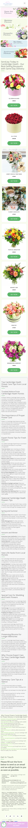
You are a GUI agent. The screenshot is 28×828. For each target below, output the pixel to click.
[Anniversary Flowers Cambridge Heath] (14, 53)
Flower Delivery (22, 803)
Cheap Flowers (12, 799)
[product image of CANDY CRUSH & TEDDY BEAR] (14, 160)
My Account (13, 804)
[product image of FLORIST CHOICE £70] (14, 198)
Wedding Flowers (22, 800)
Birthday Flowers (5, 800)
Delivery (20, 793)
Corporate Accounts (13, 793)
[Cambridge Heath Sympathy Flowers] (14, 34)
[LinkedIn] (17, 816)
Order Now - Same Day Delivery (16, 825)
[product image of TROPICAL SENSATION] (14, 236)
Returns (3, 806)
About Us (4, 792)
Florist (6, 799)
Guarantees (7, 795)
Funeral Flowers (13, 800)
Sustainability (4, 797)
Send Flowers (12, 802)
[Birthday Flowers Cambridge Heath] (14, 23)
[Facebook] (6, 816)
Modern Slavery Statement (17, 795)
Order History (20, 804)
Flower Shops (5, 802)
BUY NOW (14, 105)
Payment (4, 796)
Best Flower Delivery (20, 799)
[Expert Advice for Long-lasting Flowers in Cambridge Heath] (8, 3)
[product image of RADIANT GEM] (14, 274)
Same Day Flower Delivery (12, 803)
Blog (7, 806)
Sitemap (11, 806)
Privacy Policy (10, 796)
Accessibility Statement (12, 792)
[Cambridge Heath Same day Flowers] (14, 12)
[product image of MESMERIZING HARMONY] (14, 350)
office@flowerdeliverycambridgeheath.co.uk (11, 780)
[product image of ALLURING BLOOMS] (14, 85)
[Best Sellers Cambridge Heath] (14, 43)
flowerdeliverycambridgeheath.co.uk (18, 783)
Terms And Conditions (13, 797)
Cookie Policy (5, 793)
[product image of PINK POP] (14, 312)
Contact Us (20, 792)
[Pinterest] (21, 816)
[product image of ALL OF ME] (14, 123)
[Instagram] (14, 816)
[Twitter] (10, 816)
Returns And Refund (18, 796)
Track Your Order (6, 804)
